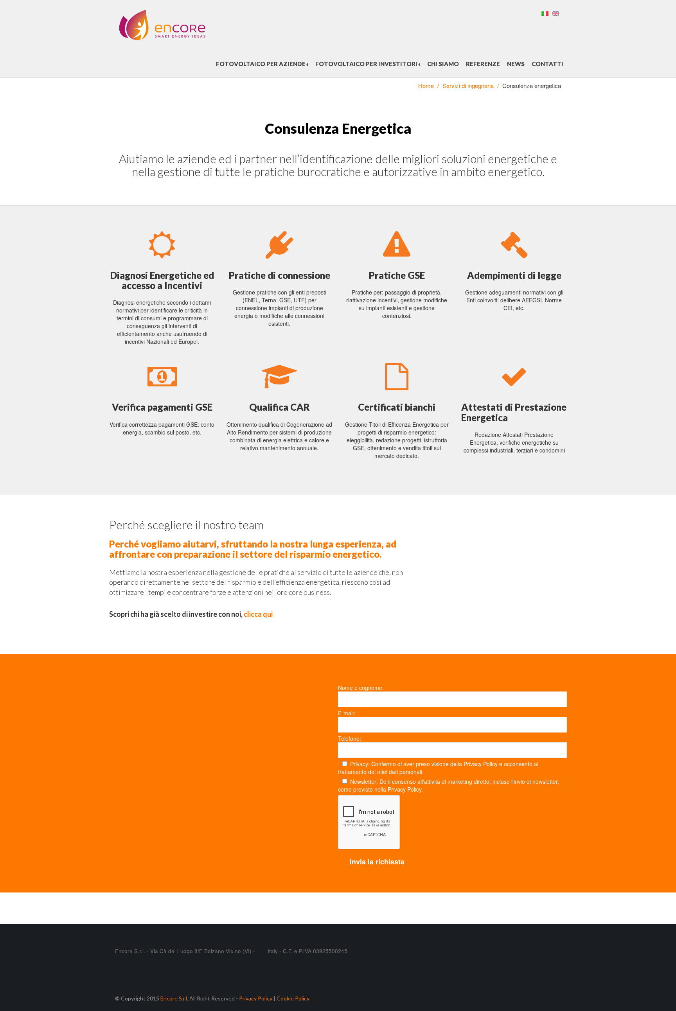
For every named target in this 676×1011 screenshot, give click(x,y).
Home (426, 85)
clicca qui (258, 614)
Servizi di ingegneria (468, 85)
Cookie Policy (293, 998)
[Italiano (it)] (544, 12)
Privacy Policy (481, 764)
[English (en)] (555, 12)
